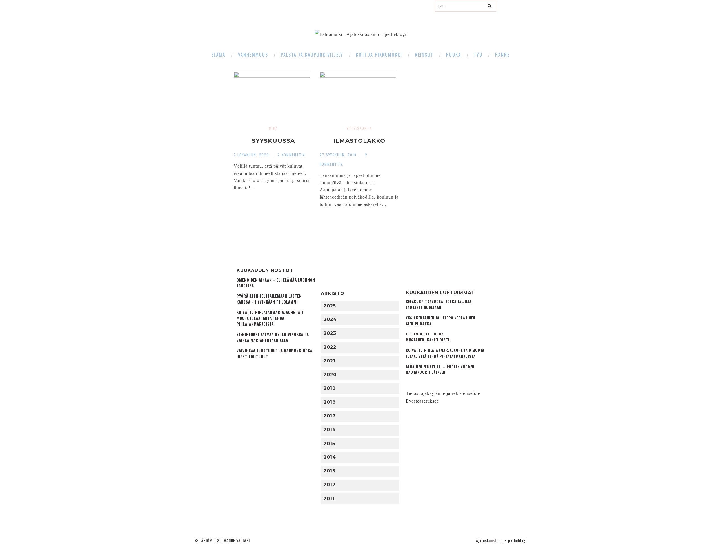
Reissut (424, 54)
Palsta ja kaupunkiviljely (312, 54)
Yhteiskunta (359, 128)
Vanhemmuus (253, 54)
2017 (330, 416)
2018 (330, 402)
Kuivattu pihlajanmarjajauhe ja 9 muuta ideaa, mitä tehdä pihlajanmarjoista (270, 318)
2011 (329, 498)
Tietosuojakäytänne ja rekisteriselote (443, 393)
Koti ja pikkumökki (379, 54)
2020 (330, 374)
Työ (478, 54)
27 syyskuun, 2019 (338, 154)
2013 (329, 471)
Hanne (502, 54)
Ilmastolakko (359, 140)
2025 (330, 306)
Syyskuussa (273, 140)
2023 (330, 333)
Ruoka (453, 54)
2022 (330, 347)
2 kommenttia (291, 154)
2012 (329, 484)
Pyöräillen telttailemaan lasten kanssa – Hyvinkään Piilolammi (269, 299)
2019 (330, 388)
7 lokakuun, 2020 (251, 154)
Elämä (218, 54)
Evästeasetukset (422, 401)
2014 (330, 457)
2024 (330, 319)
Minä (273, 128)
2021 (329, 361)
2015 (329, 443)
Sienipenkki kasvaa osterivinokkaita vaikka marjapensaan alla (273, 337)
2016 (330, 429)
